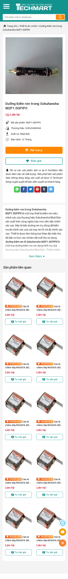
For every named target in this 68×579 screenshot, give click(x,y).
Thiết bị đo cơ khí (28, 26)
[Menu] (6, 6)
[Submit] (60, 17)
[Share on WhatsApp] (17, 189)
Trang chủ (11, 26)
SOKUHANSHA (33, 128)
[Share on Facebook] (24, 189)
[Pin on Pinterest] (37, 189)
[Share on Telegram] (51, 189)
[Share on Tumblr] (44, 189)
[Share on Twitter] (31, 189)
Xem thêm (35, 256)
